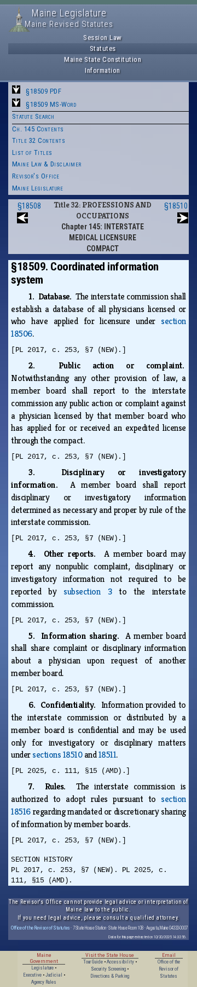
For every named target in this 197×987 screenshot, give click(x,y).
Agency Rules (43, 982)
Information (102, 70)
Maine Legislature (37, 188)
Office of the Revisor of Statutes (40, 928)
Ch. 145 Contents (38, 129)
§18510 (176, 205)
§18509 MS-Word (51, 104)
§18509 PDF (43, 91)
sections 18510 (57, 754)
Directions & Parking (109, 976)
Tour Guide (93, 962)
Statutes (103, 48)
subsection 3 (87, 591)
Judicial (53, 975)
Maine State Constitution (102, 59)
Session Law (102, 37)
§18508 (29, 205)
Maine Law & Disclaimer (47, 164)
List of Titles (32, 152)
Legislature (42, 968)
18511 (108, 754)
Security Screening (108, 969)
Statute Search (33, 116)
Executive (32, 975)
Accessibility (120, 962)
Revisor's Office (36, 176)
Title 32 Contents (39, 140)
